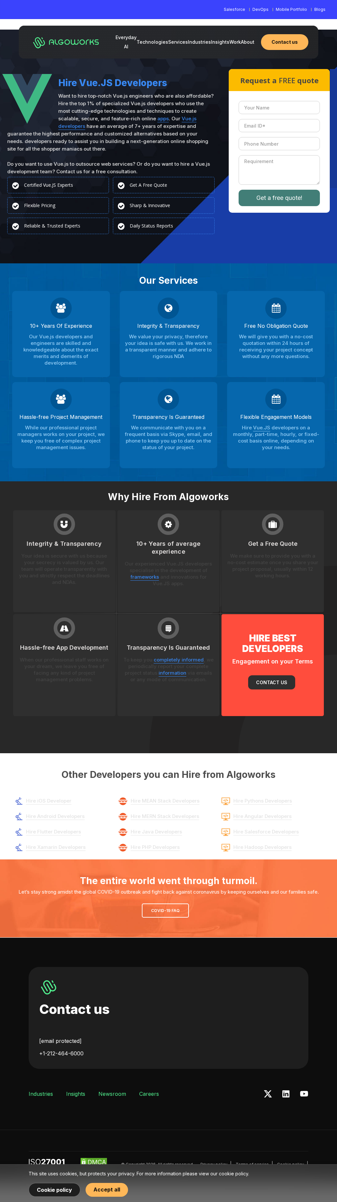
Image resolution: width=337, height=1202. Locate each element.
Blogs (319, 9)
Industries (199, 42)
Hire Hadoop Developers (262, 847)
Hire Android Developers (55, 816)
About (247, 42)
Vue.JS (261, 427)
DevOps (260, 9)
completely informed (179, 660)
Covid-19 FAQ (165, 910)
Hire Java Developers (156, 832)
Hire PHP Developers (155, 847)
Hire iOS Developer (48, 801)
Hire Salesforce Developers (266, 832)
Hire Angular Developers (262, 816)
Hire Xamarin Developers (56, 847)
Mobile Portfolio (291, 9)
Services (178, 42)
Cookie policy (54, 1190)
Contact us (74, 1009)
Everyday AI (126, 42)
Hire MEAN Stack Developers (165, 801)
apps (163, 118)
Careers (149, 1094)
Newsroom (112, 1094)
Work (235, 42)
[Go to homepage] (66, 42)
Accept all (106, 1189)
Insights (220, 42)
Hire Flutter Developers (53, 832)
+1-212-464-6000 (61, 1053)
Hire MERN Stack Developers (165, 816)
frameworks (144, 577)
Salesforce (234, 9)
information (172, 673)
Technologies (152, 42)
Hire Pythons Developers (262, 801)
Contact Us (271, 682)
